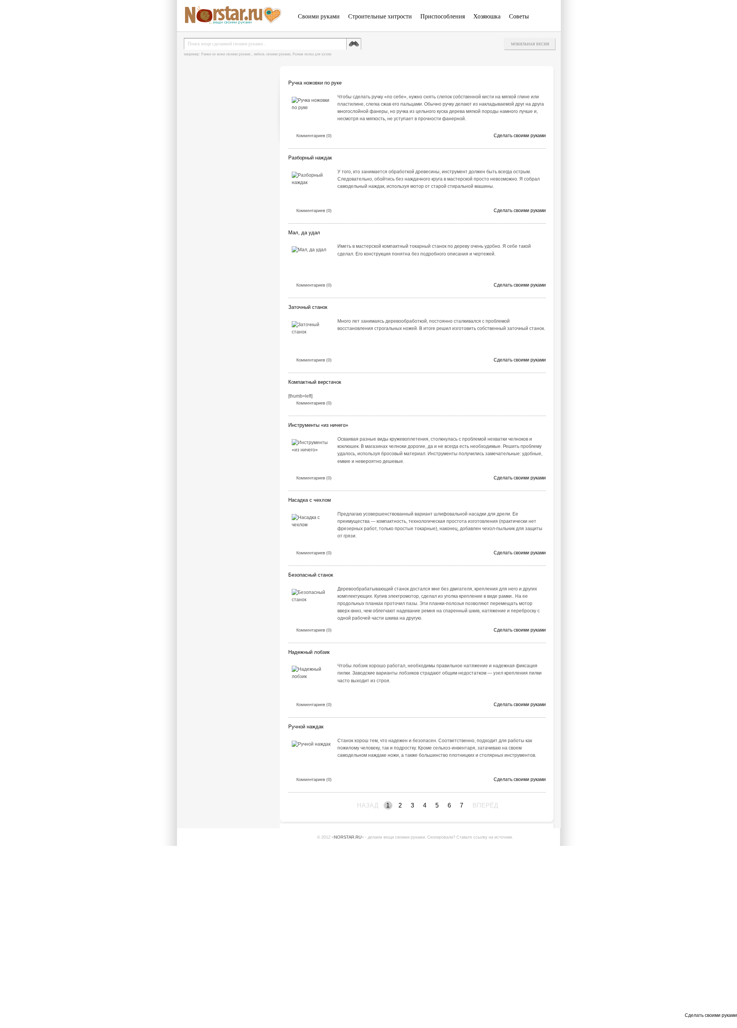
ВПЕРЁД (478, 805)
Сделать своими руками (520, 135)
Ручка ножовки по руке (315, 83)
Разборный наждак (310, 158)
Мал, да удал (304, 232)
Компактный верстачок (314, 382)
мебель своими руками (272, 54)
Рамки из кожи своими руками (225, 54)
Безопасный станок (310, 575)
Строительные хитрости (380, 16)
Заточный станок (307, 307)
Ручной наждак (306, 727)
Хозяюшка (487, 16)
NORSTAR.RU (348, 837)
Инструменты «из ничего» (318, 425)
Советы (519, 16)
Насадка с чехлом (309, 500)
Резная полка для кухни (311, 54)
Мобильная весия (530, 44)
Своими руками (319, 16)
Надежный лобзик (309, 652)
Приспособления (442, 16)
